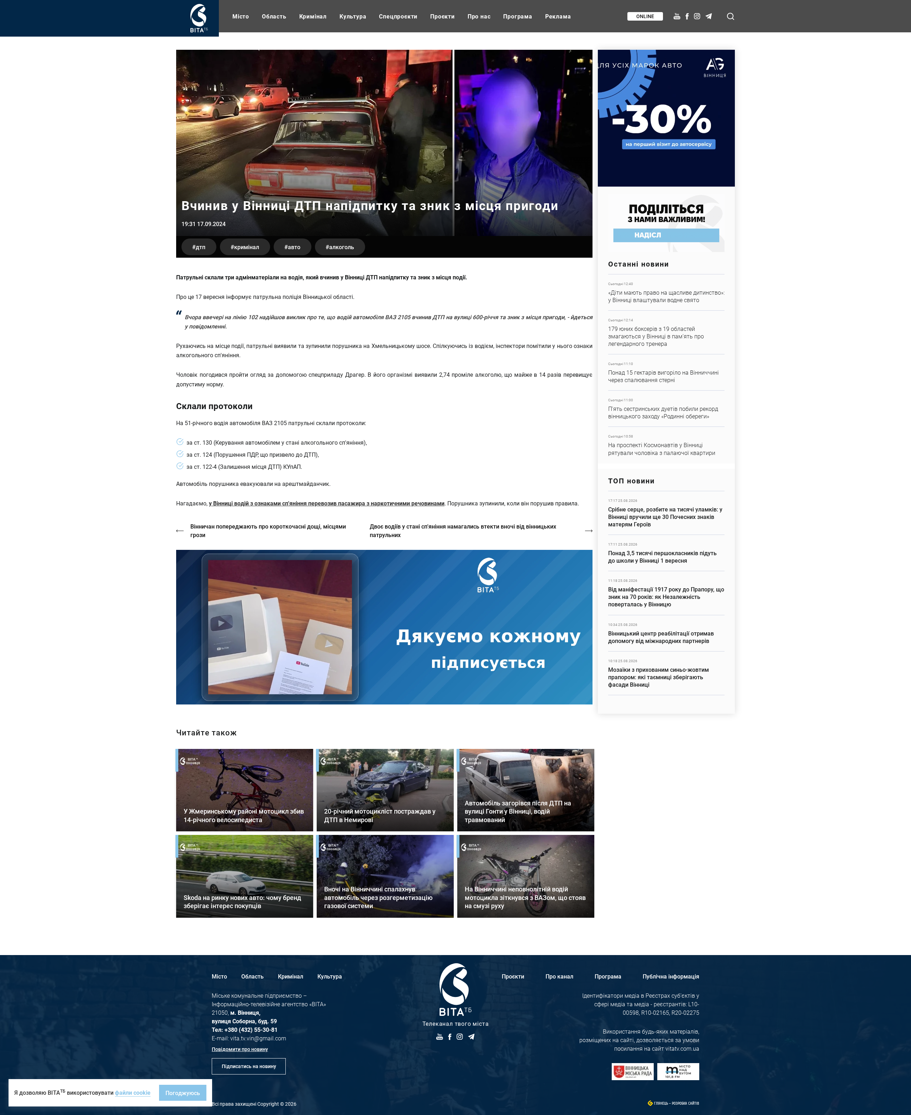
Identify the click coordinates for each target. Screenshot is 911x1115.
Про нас (479, 16)
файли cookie (133, 1092)
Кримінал (313, 16)
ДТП (200, 247)
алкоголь (341, 247)
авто (294, 247)
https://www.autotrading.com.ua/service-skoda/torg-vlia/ (666, 118)
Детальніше (666, 292)
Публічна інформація (671, 976)
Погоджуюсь (182, 1093)
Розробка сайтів (685, 1103)
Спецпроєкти (398, 16)
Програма (517, 16)
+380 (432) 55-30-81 (251, 1029)
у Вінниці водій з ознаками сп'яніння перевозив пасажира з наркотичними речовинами (326, 503)
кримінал (246, 247)
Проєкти (442, 16)
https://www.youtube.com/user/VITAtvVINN (384, 627)
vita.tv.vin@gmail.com (258, 1038)
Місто (240, 16)
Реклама (558, 16)
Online (645, 16)
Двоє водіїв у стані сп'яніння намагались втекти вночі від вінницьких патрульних (463, 530)
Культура (352, 16)
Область (274, 16)
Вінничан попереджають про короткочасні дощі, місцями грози (268, 530)
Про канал (559, 976)
